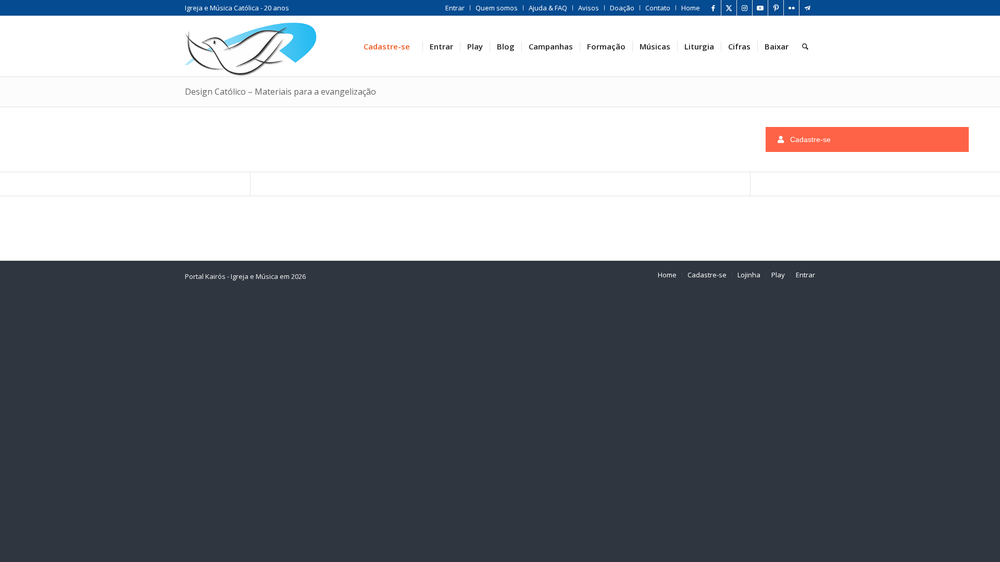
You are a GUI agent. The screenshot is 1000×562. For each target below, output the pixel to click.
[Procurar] (805, 46)
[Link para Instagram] (744, 8)
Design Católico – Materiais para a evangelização (280, 91)
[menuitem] (455, 7)
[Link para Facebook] (713, 8)
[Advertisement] (220, 137)
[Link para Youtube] (760, 8)
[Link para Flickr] (791, 8)
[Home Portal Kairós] (251, 46)
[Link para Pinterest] (775, 8)
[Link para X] (728, 8)
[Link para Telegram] (807, 8)
